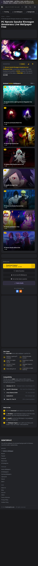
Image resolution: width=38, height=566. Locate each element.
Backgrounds (30, 12)
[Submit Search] (30, 7)
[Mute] (31, 58)
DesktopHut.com (9, 507)
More (32, 83)
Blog (2, 490)
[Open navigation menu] (35, 7)
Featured (3, 458)
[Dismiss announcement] (36, 2)
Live (27, 67)
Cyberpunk (4, 476)
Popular (3, 456)
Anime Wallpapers (6, 469)
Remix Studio (19, 283)
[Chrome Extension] (17, 291)
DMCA (2, 495)
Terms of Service (5, 497)
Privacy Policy (4, 499)
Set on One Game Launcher (20, 279)
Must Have (4, 460)
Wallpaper (6, 69)
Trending (6, 12)
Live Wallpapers (18, 12)
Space (2, 481)
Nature (3, 479)
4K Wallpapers (5, 472)
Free (10, 69)
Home (2, 16)
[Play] (3, 58)
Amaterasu (22, 67)
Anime (8, 16)
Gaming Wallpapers (6, 474)
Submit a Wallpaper (8, 451)
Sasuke (11, 67)
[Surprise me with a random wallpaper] (26, 7)
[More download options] (33, 266)
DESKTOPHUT (6, 440)
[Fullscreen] (34, 58)
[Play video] (19, 49)
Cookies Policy (4, 502)
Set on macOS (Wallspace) (20, 275)
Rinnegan (16, 67)
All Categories (4, 463)
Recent (3, 453)
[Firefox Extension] (20, 291)
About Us (3, 487)
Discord (3, 492)
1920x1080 (20, 73)
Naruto (7, 67)
